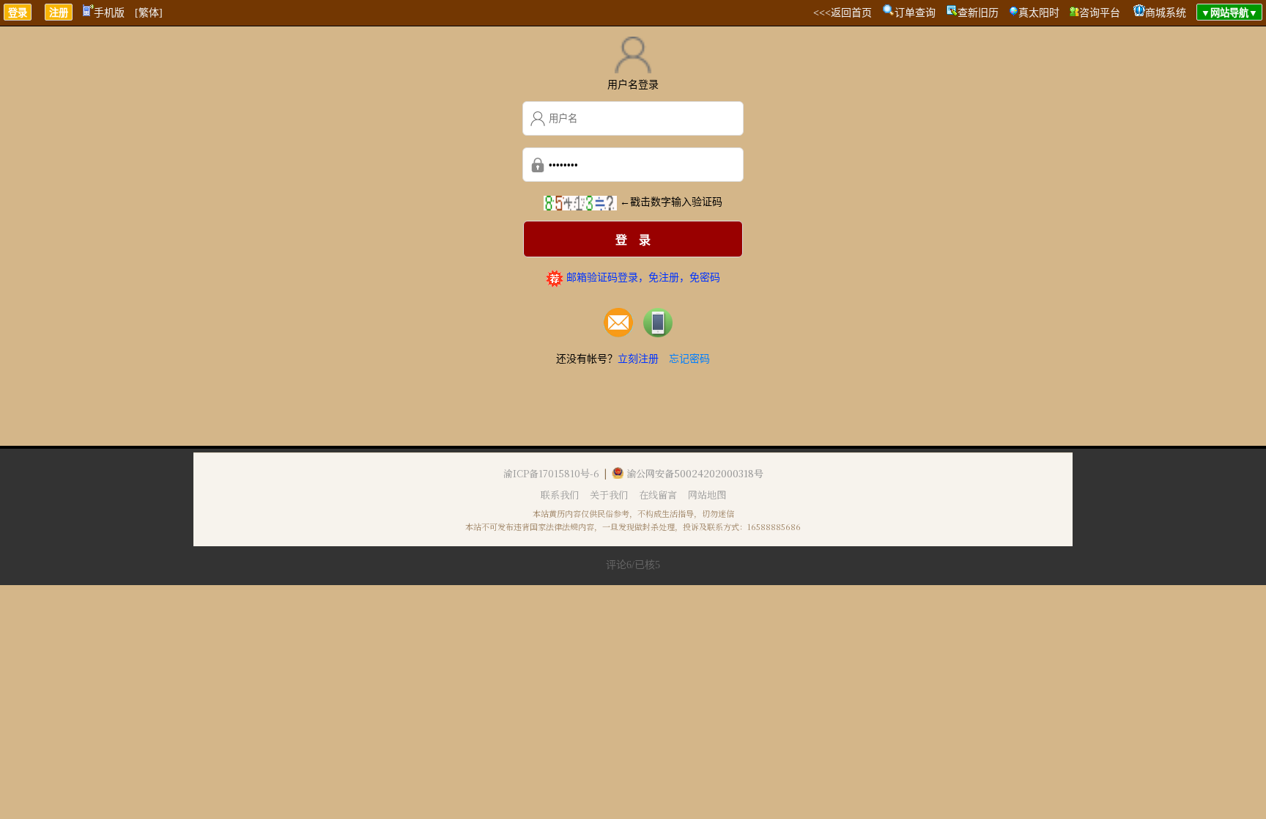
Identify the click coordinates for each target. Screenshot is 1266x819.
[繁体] (149, 12)
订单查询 (915, 12)
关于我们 (609, 495)
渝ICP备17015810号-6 (551, 473)
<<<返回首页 (842, 12)
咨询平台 (1099, 12)
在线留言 (658, 495)
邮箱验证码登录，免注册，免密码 (641, 277)
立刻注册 (638, 358)
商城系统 (1165, 12)
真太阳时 (1038, 12)
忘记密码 (689, 358)
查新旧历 (978, 12)
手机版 (109, 12)
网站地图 (707, 495)
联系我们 (560, 495)
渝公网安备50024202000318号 (694, 473)
